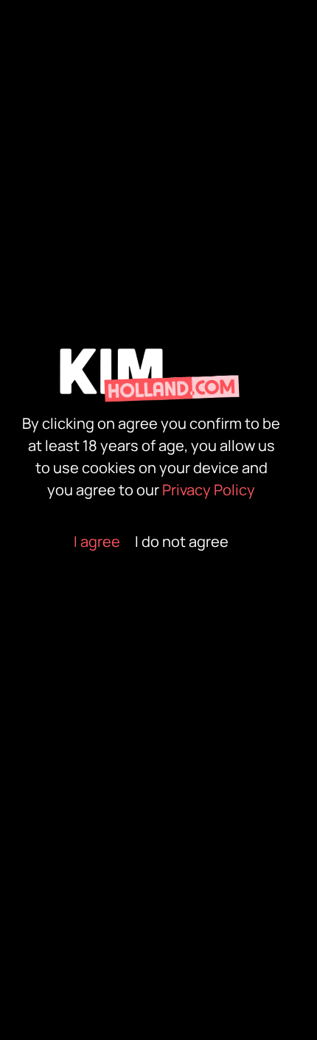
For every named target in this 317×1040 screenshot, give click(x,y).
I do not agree (182, 541)
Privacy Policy (208, 490)
